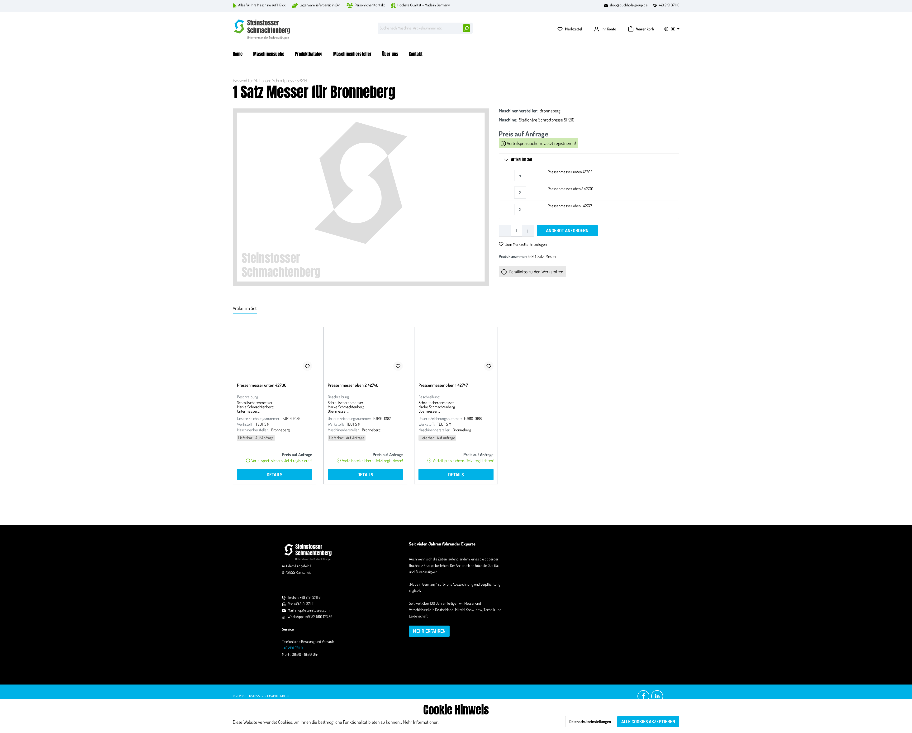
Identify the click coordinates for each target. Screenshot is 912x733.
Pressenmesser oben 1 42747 (570, 205)
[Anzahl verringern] (505, 230)
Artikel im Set (521, 160)
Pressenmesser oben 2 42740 (570, 188)
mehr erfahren (429, 631)
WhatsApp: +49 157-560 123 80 (310, 616)
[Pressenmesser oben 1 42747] (456, 351)
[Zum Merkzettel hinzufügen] (307, 366)
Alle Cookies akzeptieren (648, 721)
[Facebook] (643, 696)
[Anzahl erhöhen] (528, 230)
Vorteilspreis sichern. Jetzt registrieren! (541, 143)
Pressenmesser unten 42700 (570, 171)
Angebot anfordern (567, 230)
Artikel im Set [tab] (245, 308)
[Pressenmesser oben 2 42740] (365, 351)
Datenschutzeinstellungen (590, 721)
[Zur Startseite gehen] (262, 29)
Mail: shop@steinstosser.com (308, 610)
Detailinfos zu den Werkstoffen (535, 272)
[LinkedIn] (657, 696)
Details (274, 474)
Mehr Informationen (420, 722)
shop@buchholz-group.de (628, 5)
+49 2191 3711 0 (669, 5)
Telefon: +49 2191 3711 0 (304, 597)
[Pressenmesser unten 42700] (274, 351)
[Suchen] (466, 28)
